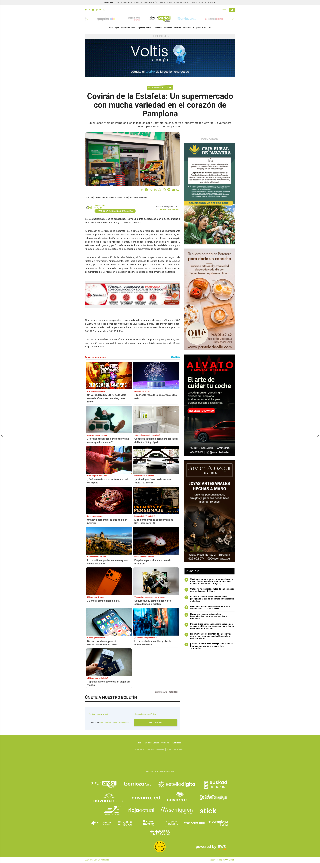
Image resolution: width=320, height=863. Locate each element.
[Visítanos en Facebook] (86, 10)
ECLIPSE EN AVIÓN (150, 2)
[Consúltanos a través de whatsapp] (97, 10)
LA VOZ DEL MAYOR (208, 2)
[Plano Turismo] (171, 823)
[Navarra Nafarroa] (160, 832)
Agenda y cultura (145, 28)
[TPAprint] (195, 823)
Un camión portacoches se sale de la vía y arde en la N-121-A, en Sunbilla (208, 607)
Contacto (165, 743)
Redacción (99, 205)
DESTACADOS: (109, 2)
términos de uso (105, 722)
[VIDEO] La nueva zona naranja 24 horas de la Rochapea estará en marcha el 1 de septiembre (209, 646)
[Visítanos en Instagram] (93, 10)
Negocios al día (199, 28)
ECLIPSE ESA (128, 2)
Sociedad (168, 28)
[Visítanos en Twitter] (89, 10)
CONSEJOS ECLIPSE (165, 2)
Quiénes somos (152, 743)
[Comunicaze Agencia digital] (160, 761)
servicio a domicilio (138, 197)
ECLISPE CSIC (138, 2)
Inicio (140, 743)
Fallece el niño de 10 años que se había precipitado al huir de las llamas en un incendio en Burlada (210, 598)
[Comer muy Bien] (148, 823)
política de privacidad (122, 722)
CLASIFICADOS (195, 2)
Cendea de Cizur (128, 28)
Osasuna (187, 28)
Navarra (177, 28)
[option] (160, 19)
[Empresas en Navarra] (101, 823)
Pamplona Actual (160, 87)
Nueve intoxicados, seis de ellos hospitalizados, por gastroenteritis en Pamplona (206, 616)
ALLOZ (119, 2)
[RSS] (103, 10)
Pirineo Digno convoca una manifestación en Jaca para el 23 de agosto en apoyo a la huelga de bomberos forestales (210, 626)
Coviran (89, 197)
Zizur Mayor (114, 28)
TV (210, 28)
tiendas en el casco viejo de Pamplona (111, 197)
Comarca (158, 28)
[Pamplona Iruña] (218, 823)
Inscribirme (155, 723)
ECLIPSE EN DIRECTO (181, 2)
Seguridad (160, 749)
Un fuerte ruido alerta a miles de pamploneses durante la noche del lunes (210, 590)
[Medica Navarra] (125, 823)
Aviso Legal (139, 749)
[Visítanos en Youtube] (100, 10)
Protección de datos (175, 749)
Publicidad (176, 743)
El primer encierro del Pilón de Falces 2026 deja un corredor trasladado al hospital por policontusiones (208, 636)
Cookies (150, 749)
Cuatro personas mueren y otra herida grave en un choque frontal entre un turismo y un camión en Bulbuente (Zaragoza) (209, 581)
